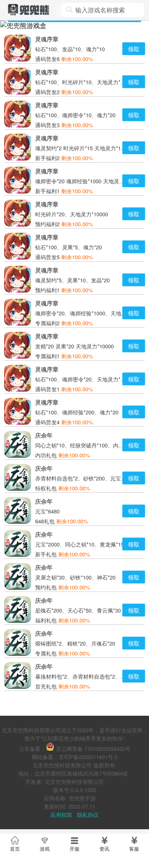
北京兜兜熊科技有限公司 (62, 765)
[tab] (15, 843)
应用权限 (61, 815)
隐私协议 (88, 815)
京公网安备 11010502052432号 (93, 748)
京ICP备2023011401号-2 (88, 757)
